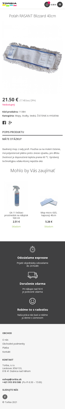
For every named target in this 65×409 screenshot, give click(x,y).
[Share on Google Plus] (10, 124)
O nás (5, 339)
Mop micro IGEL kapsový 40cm (49, 214)
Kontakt (6, 351)
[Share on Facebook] (4, 124)
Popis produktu (13, 132)
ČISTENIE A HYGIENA (48, 115)
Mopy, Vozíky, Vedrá (25, 115)
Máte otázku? (12, 139)
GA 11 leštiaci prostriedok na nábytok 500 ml (16, 215)
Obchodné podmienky (13, 343)
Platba (5, 347)
